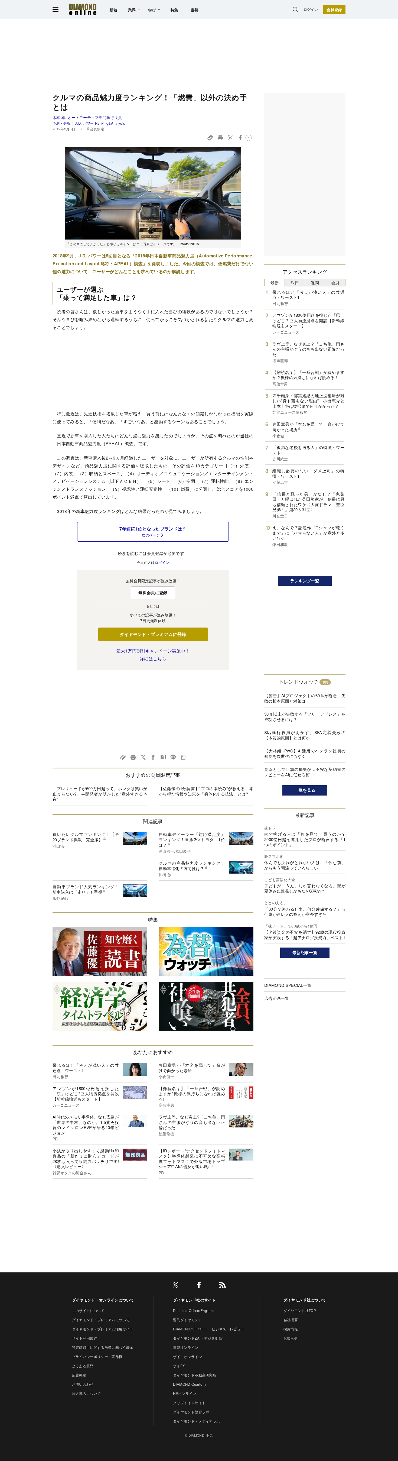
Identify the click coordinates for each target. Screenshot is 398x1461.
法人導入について (86, 1393)
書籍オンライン (185, 1347)
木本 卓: (87, 117)
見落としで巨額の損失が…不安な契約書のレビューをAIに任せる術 (304, 771)
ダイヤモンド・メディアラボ (196, 1421)
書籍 (195, 9)
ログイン (311, 9)
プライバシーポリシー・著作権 (97, 1356)
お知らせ (290, 1338)
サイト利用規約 (84, 1338)
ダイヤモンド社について (304, 1299)
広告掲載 (79, 1375)
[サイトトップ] (82, 9)
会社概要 (290, 1319)
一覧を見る (305, 790)
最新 (274, 282)
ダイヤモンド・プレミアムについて (101, 1319)
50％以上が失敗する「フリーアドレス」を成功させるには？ (304, 716)
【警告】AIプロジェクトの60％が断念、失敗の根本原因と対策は (304, 698)
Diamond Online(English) (193, 1310)
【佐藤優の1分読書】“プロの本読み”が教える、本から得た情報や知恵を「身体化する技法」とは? (206, 791)
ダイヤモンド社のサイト (194, 1299)
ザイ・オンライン (187, 1356)
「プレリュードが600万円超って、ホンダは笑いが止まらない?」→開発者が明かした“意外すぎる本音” (100, 794)
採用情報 (290, 1328)
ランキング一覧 (304, 581)
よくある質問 (83, 1365)
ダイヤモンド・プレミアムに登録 (153, 634)
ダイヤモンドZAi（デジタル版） (199, 1338)
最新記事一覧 (304, 952)
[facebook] (199, 1286)
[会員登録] (334, 9)
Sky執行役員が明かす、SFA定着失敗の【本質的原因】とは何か (304, 735)
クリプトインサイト (189, 1402)
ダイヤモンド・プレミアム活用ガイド (102, 1328)
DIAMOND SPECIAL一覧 (287, 985)
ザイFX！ (181, 1365)
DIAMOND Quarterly (189, 1384)
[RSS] (222, 1286)
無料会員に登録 (152, 593)
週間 (315, 282)
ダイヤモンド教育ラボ (191, 1411)
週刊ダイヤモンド (187, 1319)
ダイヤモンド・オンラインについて (103, 1299)
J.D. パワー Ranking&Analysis (100, 123)
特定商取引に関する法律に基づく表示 (102, 1347)
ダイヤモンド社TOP (299, 1310)
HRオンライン (184, 1393)
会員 (335, 282)
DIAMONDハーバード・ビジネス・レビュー (208, 1328)
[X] (175, 1286)
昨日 (295, 282)
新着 (114, 9)
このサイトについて (88, 1310)
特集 (174, 9)
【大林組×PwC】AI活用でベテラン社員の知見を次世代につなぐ (304, 753)
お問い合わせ (83, 1384)
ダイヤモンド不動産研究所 (194, 1375)
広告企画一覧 (276, 998)
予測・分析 (62, 123)
